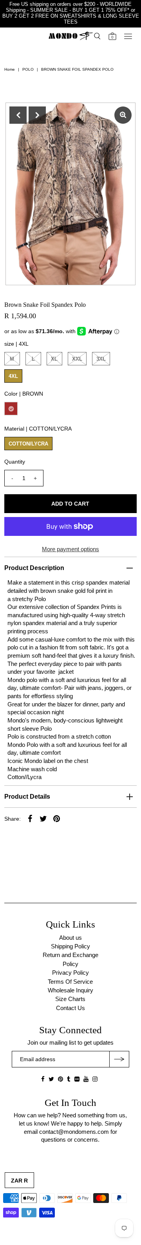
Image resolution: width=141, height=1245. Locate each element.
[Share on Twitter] (43, 818)
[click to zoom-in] (123, 115)
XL (54, 359)
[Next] (37, 115)
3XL (101, 359)
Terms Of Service (70, 981)
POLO (28, 69)
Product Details (27, 796)
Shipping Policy (70, 946)
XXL (77, 359)
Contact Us (70, 1008)
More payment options (70, 549)
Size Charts (70, 999)
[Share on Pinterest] (57, 818)
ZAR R (19, 1180)
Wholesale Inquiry (70, 990)
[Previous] (18, 115)
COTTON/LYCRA (28, 444)
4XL (13, 376)
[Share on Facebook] (30, 818)
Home (9, 69)
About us (70, 937)
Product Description (34, 568)
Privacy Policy (70, 972)
